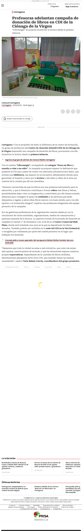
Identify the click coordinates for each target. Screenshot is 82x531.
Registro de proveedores (16, 507)
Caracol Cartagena (11, 103)
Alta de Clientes (68, 505)
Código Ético (57, 509)
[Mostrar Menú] (2, 5)
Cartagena (19, 12)
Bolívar (26, 267)
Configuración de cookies (28, 509)
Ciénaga (37, 267)
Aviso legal (31, 507)
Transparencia (45, 509)
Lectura (68, 267)
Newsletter (36, 505)
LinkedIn (73, 111)
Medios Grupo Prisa (41, 519)
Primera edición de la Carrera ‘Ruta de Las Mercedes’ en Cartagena (46, 488)
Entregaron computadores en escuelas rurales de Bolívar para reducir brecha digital (15, 488)
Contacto (12, 505)
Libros (59, 267)
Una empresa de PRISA (41, 514)
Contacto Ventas (24, 505)
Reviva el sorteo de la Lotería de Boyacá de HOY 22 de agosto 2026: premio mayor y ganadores (47, 464)
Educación (48, 267)
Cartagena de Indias (12, 267)
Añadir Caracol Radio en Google (19, 119)
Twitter (68, 111)
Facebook (63, 111)
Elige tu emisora (72, 6)
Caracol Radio (10, 5)
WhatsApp (78, 111)
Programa (55, 6)
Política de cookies (67, 507)
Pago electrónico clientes (51, 505)
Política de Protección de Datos (48, 507)
